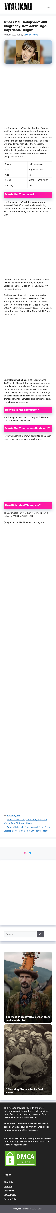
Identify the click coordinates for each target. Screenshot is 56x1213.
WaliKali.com (40, 1123)
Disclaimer (9, 1190)
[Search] (40, 934)
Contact (8, 1186)
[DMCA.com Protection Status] (20, 1166)
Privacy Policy (11, 1199)
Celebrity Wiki (13, 815)
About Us (8, 1182)
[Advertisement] (28, 96)
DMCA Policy (10, 1195)
